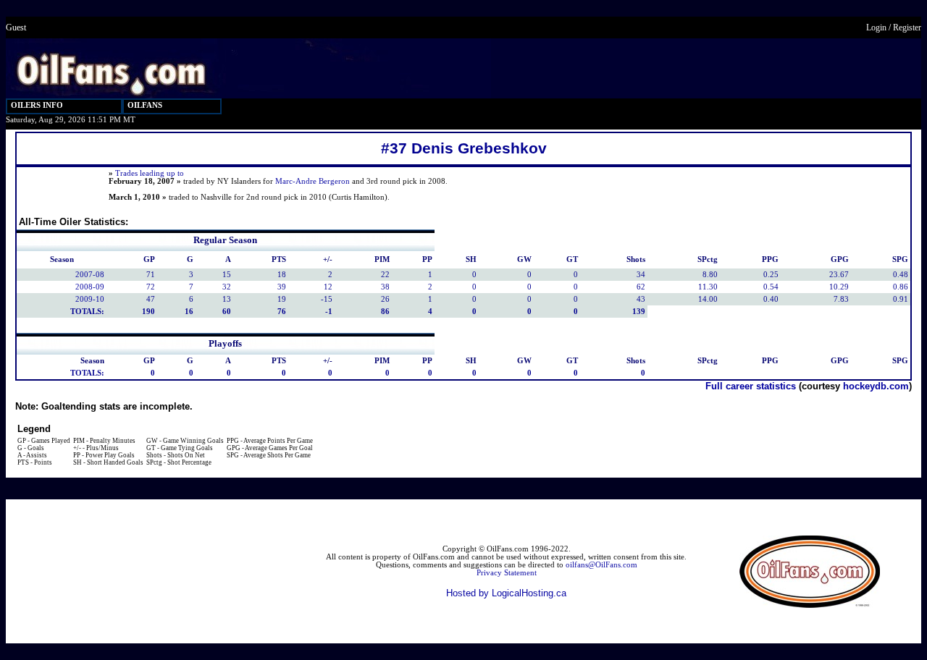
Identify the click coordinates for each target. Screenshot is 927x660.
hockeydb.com (876, 386)
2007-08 (89, 275)
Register (907, 27)
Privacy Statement (507, 573)
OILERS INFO (37, 105)
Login (876, 27)
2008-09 (89, 287)
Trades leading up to (149, 173)
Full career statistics (750, 386)
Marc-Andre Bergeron (312, 181)
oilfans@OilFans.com (601, 565)
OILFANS (144, 105)
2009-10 (89, 299)
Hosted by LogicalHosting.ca (506, 593)
